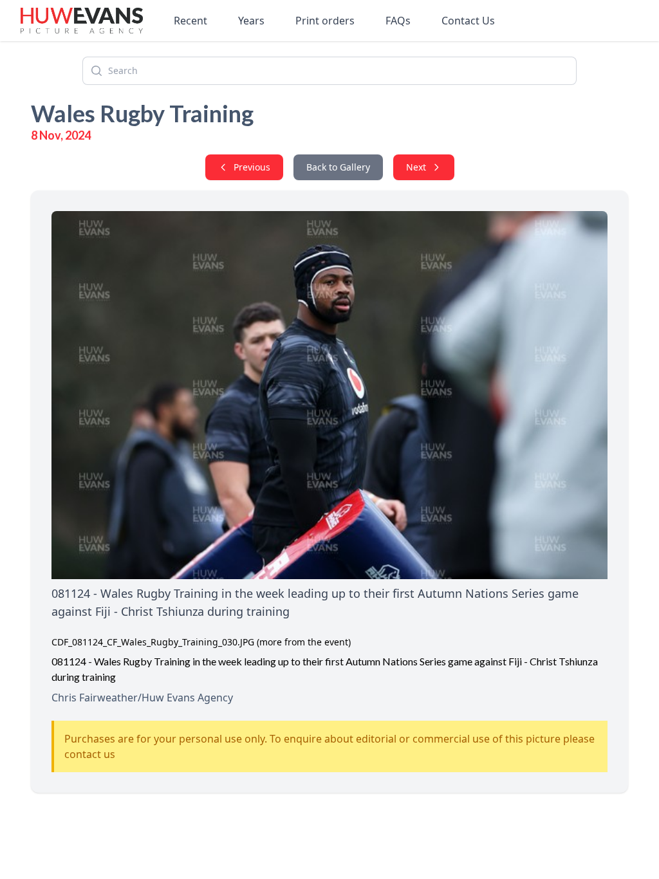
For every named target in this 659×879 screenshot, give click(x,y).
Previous (252, 167)
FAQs (398, 21)
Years (251, 21)
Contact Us (468, 21)
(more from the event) (304, 642)
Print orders (325, 21)
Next (416, 167)
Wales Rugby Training (142, 113)
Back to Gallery (338, 167)
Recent (190, 21)
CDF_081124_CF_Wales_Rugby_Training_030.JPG (152, 642)
